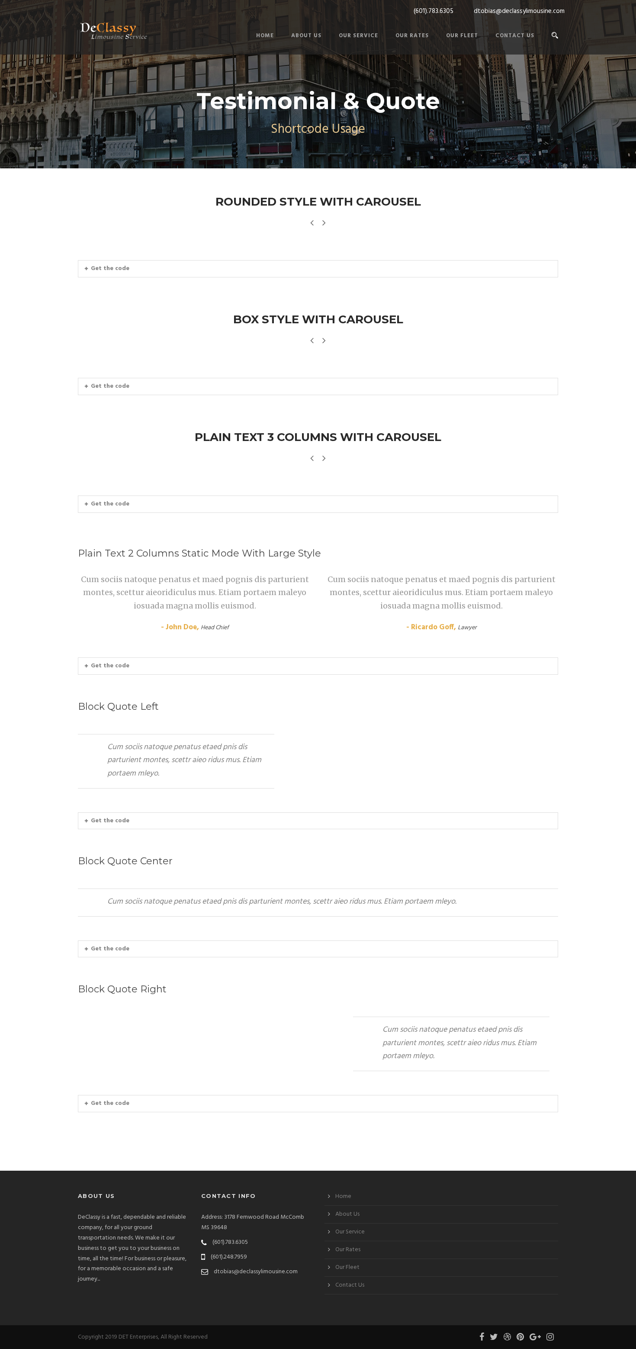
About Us (306, 35)
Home (265, 35)
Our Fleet (462, 35)
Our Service (358, 35)
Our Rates (412, 35)
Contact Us (514, 35)
